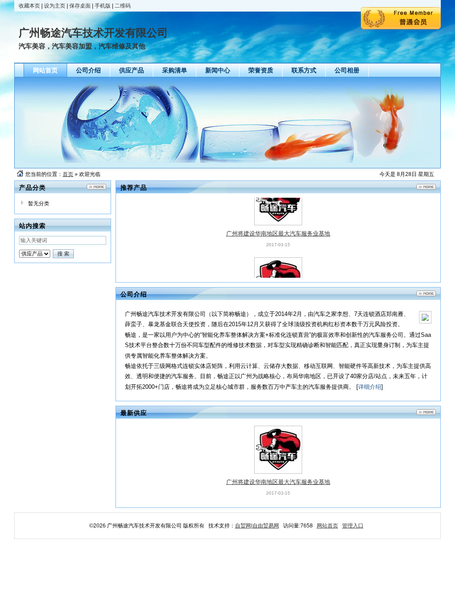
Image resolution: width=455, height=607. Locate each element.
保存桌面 (80, 6)
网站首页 (327, 526)
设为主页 (54, 6)
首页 (68, 174)
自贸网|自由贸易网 (257, 526)
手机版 (103, 6)
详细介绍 (369, 386)
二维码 (123, 6)
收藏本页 (29, 6)
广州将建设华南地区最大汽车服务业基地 (278, 219)
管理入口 (352, 526)
